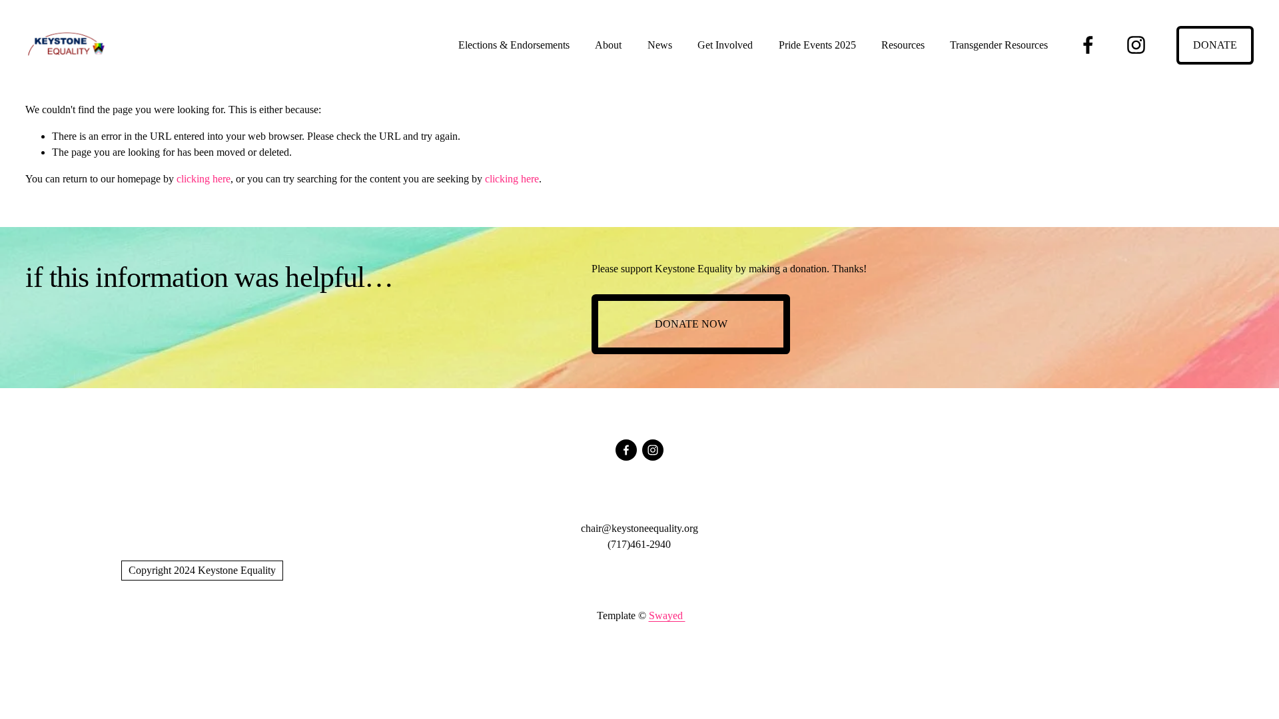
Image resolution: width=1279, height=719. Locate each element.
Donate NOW (691, 324)
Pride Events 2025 (817, 45)
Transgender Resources (999, 45)
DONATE (1215, 45)
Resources (903, 45)
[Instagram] (1136, 45)
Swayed (667, 615)
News (659, 45)
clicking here (203, 178)
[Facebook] (1088, 45)
